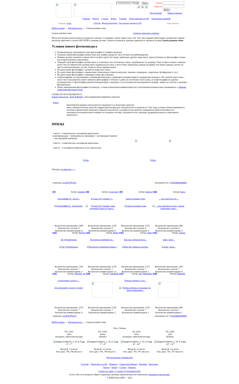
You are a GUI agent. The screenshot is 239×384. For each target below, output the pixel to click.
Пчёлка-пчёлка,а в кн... (135, 280)
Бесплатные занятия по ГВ (130, 23)
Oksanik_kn (79, 274)
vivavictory (114, 192)
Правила (113, 364)
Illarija (116, 233)
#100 (155, 192)
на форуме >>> (68, 169)
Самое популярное (128, 364)
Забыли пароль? (174, 13)
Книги (106, 367)
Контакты (153, 364)
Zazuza (182, 233)
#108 (155, 274)
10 (73, 183)
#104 (155, 233)
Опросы (132, 367)
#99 (121, 192)
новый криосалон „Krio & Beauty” (68, 97)
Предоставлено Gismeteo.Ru (119, 357)
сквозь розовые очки (135, 199)
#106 (88, 274)
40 (177, 183)
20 (174, 183)
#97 (54, 192)
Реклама (143, 364)
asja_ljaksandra (145, 274)
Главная (86, 18)
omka (149, 233)
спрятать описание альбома (146, 33)
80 (179, 183)
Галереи (123, 18)
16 (172, 183)
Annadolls (114, 274)
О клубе (85, 364)
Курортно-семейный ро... (102, 240)
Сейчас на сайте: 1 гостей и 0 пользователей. (119, 371)
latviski (69, 23)
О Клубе (96, 23)
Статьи (105, 18)
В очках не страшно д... (102, 199)
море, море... (169, 240)
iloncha (149, 192)
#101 (54, 233)
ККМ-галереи (58, 28)
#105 (54, 274)
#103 (121, 233)
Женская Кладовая (110, 23)
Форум (95, 18)
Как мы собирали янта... (135, 240)
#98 (87, 192)
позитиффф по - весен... (69, 199)
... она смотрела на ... (169, 199)
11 (75, 183)
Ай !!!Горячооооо (68, 240)
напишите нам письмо (159, 374)
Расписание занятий (161, 18)
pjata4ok (81, 192)
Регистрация (156, 13)
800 (185, 183)
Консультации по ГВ (139, 18)
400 (181, 183)
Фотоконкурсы (75, 28)
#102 (88, 233)
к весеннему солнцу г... (69, 280)
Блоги (113, 18)
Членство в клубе (99, 364)
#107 (121, 274)
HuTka (82, 233)
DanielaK (181, 274)
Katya (182, 192)
